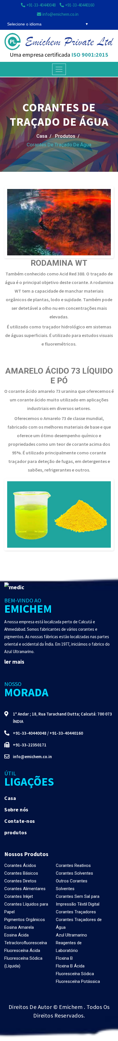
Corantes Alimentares (25, 888)
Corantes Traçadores (76, 911)
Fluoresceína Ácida (22, 950)
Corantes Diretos (20, 881)
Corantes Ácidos (20, 865)
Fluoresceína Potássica (78, 981)
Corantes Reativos (73, 865)
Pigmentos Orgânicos (24, 919)
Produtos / (67, 136)
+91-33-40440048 (29, 733)
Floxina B (64, 958)
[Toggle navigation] (59, 69)
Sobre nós (16, 809)
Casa (10, 798)
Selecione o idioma (24, 24)
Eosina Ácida (16, 935)
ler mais (14, 661)
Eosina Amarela (19, 927)
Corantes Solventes (74, 873)
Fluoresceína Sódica (75, 973)
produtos (15, 832)
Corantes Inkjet (18, 896)
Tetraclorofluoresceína (25, 942)
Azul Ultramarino (71, 935)
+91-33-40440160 (66, 733)
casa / (44, 136)
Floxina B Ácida (70, 966)
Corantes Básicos (21, 873)
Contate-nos (19, 821)
